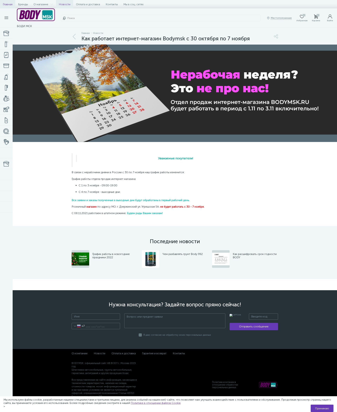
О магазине (41, 4)
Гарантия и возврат (154, 353)
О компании (79, 353)
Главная (7, 4)
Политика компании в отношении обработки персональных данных (225, 385)
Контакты (112, 4)
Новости (64, 4)
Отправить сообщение (254, 326)
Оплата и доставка (88, 4)
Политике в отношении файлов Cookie (156, 403)
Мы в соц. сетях (133, 4)
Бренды (23, 4)
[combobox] (78, 326)
